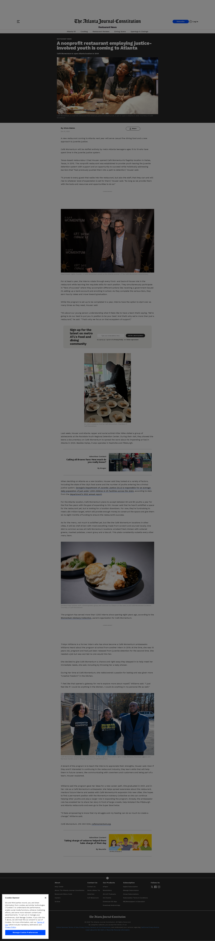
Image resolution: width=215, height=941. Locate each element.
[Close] (45, 898)
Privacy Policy (10, 927)
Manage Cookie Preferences (25, 932)
